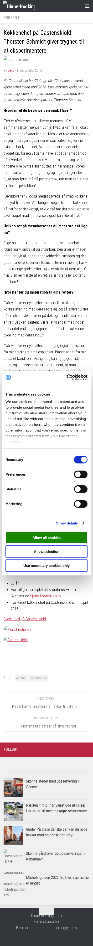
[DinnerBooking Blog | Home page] (24, 6)
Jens (11, 70)
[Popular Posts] (25, 771)
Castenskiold (38, 678)
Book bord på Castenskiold (25, 618)
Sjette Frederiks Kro (45, 596)
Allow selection (46, 551)
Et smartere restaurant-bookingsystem (46, 927)
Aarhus (20, 678)
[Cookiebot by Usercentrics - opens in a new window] (67, 377)
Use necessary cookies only (46, 565)
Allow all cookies (46, 537)
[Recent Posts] (67, 771)
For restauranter (46, 921)
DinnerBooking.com (46, 915)
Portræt (12, 17)
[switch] (81, 474)
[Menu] (87, 6)
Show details (67, 523)
